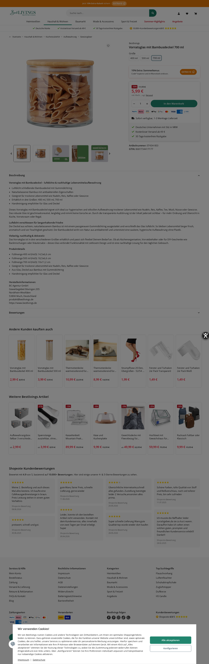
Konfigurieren (170, 648)
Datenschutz (39, 659)
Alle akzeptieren (171, 640)
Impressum (23, 659)
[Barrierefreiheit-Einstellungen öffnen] (205, 335)
